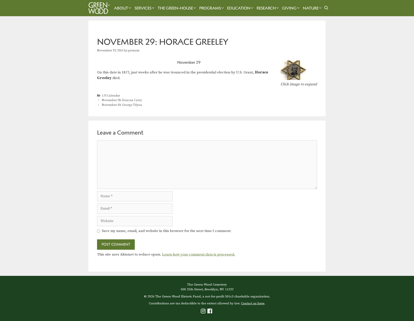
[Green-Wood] (98, 8)
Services (143, 8)
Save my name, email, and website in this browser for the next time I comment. (167, 231)
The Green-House (175, 8)
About (121, 8)
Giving (289, 8)
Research (266, 8)
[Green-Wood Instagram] (204, 312)
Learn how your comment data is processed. (198, 254)
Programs (210, 8)
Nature (310, 8)
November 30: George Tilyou (122, 105)
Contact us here (252, 303)
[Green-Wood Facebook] (210, 312)
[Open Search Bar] (326, 8)
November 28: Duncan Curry (122, 100)
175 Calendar (111, 96)
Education (238, 8)
